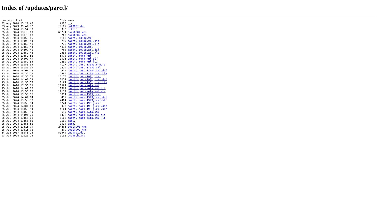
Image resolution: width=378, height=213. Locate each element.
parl (71, 120)
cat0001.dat (76, 26)
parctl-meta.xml (79, 55)
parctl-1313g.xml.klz (83, 43)
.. (69, 23)
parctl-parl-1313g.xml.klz (87, 73)
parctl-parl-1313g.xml (84, 67)
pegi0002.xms (77, 129)
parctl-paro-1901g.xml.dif (87, 106)
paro (71, 123)
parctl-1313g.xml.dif (83, 40)
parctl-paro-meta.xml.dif (87, 114)
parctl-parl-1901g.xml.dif (87, 79)
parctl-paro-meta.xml (83, 111)
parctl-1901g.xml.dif (83, 49)
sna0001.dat (76, 132)
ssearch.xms (76, 135)
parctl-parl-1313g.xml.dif (87, 70)
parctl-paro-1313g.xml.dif (87, 97)
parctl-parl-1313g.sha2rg (87, 64)
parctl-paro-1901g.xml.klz (87, 108)
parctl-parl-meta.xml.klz (87, 91)
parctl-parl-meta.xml (83, 85)
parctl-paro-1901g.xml (84, 103)
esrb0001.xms (77, 32)
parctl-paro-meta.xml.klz (87, 117)
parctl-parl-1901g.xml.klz (87, 82)
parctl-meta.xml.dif (83, 58)
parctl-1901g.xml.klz (83, 52)
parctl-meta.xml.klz (83, 61)
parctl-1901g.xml (80, 46)
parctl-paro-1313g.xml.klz (87, 100)
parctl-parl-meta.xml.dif (87, 88)
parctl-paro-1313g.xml (84, 94)
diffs (72, 29)
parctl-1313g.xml (80, 37)
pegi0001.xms (77, 126)
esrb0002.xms (77, 35)
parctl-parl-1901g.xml (84, 76)
